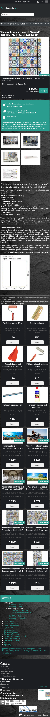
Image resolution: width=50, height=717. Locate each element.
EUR (41, 2)
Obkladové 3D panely (12, 640)
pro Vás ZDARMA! (21, 112)
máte (11, 117)
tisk (46, 715)
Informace (4, 666)
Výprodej (7, 645)
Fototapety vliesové (15, 609)
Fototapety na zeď (15, 607)
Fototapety (8, 603)
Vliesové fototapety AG (20, 610)
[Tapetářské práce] (28, 712)
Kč (38, 2)
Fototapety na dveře (15, 605)
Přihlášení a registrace (22, 1)
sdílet (40, 715)
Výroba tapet (5, 673)
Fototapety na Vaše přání (17, 619)
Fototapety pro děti (15, 615)
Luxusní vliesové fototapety (21, 612)
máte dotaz (30, 715)
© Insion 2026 (42, 686)
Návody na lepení (6, 669)
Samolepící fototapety (16, 617)
